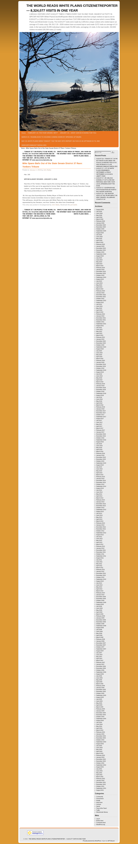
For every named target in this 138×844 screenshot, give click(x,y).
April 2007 (99, 658)
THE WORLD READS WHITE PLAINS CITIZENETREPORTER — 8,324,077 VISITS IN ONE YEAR (57, 839)
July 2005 (99, 699)
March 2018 (99, 405)
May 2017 (99, 424)
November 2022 (101, 296)
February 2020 (100, 360)
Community (99, 796)
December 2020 (101, 341)
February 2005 (100, 709)
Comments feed (101, 822)
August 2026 (100, 209)
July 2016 (99, 444)
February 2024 (100, 267)
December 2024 (101, 248)
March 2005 (99, 707)
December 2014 (101, 480)
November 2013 (101, 505)
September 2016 (101, 440)
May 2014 (99, 494)
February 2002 (100, 778)
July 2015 (99, 467)
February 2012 (100, 546)
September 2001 (101, 788)
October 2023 (100, 275)
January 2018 (100, 409)
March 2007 (99, 660)
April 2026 (99, 217)
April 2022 (99, 310)
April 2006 (99, 682)
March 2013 (99, 521)
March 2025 (99, 242)
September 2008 (101, 625)
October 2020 (100, 345)
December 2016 (101, 434)
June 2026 (99, 213)
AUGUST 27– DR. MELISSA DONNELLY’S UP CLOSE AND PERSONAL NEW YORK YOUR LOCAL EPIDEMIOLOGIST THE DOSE (105, 182)
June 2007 (99, 655)
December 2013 (101, 504)
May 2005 (99, 703)
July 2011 (99, 560)
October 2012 (100, 531)
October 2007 (100, 647)
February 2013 (100, 523)
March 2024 (99, 265)
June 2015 (99, 469)
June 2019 (99, 376)
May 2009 (99, 610)
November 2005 (101, 691)
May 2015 (99, 471)
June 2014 (99, 492)
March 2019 (99, 382)
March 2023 (99, 289)
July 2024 (99, 258)
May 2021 (99, 331)
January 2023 (100, 293)
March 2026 (99, 219)
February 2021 (100, 337)
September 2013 (101, 509)
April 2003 (99, 751)
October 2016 (100, 438)
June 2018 (99, 399)
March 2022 (99, 312)
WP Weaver (111, 841)
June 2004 (99, 724)
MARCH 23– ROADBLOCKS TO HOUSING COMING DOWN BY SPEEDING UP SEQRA (51, 137)
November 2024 (101, 250)
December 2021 (101, 318)
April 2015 (99, 473)
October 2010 (100, 577)
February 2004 (100, 732)
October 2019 (100, 368)
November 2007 (101, 645)
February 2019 (100, 384)
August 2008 (100, 627)
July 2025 (99, 234)
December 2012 (101, 527)
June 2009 (99, 608)
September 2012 (101, 533)
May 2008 (99, 633)
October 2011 (100, 554)
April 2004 (99, 728)
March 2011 (99, 567)
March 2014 (99, 498)
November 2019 (101, 366)
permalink (73, 205)
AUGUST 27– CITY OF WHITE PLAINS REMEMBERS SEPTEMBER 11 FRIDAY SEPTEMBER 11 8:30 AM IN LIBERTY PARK (105, 172)
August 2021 (100, 325)
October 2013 (100, 507)
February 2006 (100, 685)
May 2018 (99, 401)
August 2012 (100, 534)
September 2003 (101, 742)
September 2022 (101, 300)
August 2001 (100, 790)
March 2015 (99, 474)
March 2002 (99, 776)
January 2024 (100, 269)
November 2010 (101, 575)
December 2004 (101, 713)
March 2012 (99, 544)
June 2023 (99, 283)
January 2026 (100, 223)
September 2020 (101, 347)
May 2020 (99, 354)
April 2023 (99, 287)
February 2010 (100, 593)
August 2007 (100, 651)
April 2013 (99, 519)
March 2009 (99, 614)
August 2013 (100, 511)
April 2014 (99, 496)
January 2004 (100, 734)
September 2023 (101, 277)
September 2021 (101, 324)
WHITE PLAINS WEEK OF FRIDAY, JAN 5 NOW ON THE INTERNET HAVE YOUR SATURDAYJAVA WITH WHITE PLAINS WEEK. (74, 154)
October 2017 (100, 414)
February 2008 (100, 639)
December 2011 (101, 550)
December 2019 (101, 364)
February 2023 (100, 291)
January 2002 (100, 780)
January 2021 (100, 339)
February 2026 (100, 221)
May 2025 (99, 238)
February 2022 (100, 314)
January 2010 (100, 594)
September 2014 (101, 486)
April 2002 (99, 775)
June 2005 (99, 701)
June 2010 (99, 585)
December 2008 (101, 620)
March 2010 (99, 591)
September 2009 (101, 602)
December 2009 (101, 596)
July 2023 (99, 281)
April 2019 (99, 380)
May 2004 (99, 726)
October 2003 (100, 740)
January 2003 (100, 757)
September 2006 (101, 672)
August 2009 (100, 604)
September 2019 (101, 370)
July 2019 (99, 374)
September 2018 (101, 393)
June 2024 (99, 260)
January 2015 (100, 478)
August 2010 (100, 581)
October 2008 (100, 624)
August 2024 (100, 256)
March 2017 (99, 428)
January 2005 (100, 711)
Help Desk (99, 802)
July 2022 (99, 304)
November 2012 (101, 529)
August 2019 (100, 372)
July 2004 (99, 722)
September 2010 (101, 579)
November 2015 (101, 459)
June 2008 (99, 631)
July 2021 (99, 327)
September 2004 (101, 718)
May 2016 (99, 447)
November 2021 (101, 320)
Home (24, 133)
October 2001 (100, 786)
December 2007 (101, 643)
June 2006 (99, 678)
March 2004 (99, 730)
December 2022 (101, 294)
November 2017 (101, 413)
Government (100, 798)
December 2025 (101, 225)
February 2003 (100, 755)
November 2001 (101, 784)
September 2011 (101, 556)
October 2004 (100, 716)
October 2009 (100, 600)
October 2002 (100, 763)
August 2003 (100, 744)
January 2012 (100, 548)
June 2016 (99, 445)
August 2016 (100, 442)
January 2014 (100, 502)
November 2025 (101, 227)
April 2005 (99, 705)
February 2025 (100, 244)
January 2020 (100, 362)
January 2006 (100, 687)
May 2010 (99, 587)
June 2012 (99, 538)
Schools (98, 804)
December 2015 (101, 457)
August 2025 (100, 233)
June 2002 (99, 771)
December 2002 (101, 759)
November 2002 (101, 761)
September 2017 (101, 416)
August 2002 (100, 767)
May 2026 (99, 215)
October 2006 (100, 670)
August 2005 (100, 697)
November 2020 (101, 343)
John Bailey (47, 170)
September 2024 (101, 254)
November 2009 (101, 598)
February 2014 (100, 500)
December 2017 (101, 411)
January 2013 (100, 525)
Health (98, 800)
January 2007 (100, 664)
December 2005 (101, 689)
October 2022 (100, 298)
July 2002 (99, 769)
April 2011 (99, 565)
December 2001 (101, 782)
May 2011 (99, 564)
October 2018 (100, 391)
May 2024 (99, 262)
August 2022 (100, 302)
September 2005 (101, 695)
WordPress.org (100, 824)
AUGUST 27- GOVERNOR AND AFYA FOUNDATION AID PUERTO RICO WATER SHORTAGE (106, 189)
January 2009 (100, 618)
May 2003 (99, 749)
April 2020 (99, 356)
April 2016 (99, 449)
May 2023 (99, 285)
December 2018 (101, 387)
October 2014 (100, 484)
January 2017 (100, 432)
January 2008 (100, 641)
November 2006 (101, 668)
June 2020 (99, 353)
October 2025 (100, 229)
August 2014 (100, 488)
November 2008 (101, 622)
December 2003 (101, 736)
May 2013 (99, 517)
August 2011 (100, 558)
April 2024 (99, 264)
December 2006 (101, 666)
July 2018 (99, 397)
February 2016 (100, 453)
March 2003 (99, 753)
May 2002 (99, 773)
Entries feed (99, 820)
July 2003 (99, 745)
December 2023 (101, 271)
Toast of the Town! (101, 808)
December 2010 (101, 573)
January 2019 (100, 385)
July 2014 (99, 490)
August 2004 (100, 720)
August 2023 (100, 279)
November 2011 (101, 552)
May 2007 (99, 656)
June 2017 (99, 422)
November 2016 (101, 436)
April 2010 (99, 589)
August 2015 (100, 465)
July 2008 (99, 629)
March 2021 (99, 335)
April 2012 (99, 542)
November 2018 (101, 389)
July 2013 (99, 513)
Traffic (98, 810)
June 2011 (99, 562)
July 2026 (99, 211)
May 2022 (99, 308)
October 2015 (100, 461)
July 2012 (99, 536)
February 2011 (100, 569)
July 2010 (99, 583)
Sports (98, 806)
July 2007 (99, 653)
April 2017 (99, 426)
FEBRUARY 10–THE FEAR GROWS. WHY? (43, 133)
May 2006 (99, 680)
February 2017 (100, 430)
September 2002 (101, 765)
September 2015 (101, 463)
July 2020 (99, 351)
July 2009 (99, 606)
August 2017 (100, 418)
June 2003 (99, 747)
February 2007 (100, 662)
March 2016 (99, 451)
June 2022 (99, 306)
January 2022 (100, 316)
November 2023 (101, 273)
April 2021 (99, 333)
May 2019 (99, 378)
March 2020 (99, 358)
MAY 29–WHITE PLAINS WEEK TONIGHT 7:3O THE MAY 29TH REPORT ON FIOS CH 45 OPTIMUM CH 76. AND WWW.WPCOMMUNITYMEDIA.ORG (61, 143)
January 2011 (100, 571)
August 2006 (100, 674)
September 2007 (101, 649)
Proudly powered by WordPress (92, 841)
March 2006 (99, 684)
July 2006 (99, 676)
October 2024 (100, 252)
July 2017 (99, 420)
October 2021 (100, 322)
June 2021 (99, 329)
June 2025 (99, 236)
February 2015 (100, 476)
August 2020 (100, 349)
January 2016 (100, 455)
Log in (98, 818)
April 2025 (99, 240)
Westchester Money (102, 812)
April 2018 (99, 403)
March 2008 (99, 637)
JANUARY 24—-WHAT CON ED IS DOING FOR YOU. (78, 133)
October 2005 (100, 693)
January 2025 (100, 246)
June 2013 (99, 515)
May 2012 (99, 540)
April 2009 (99, 612)
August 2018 (100, 395)
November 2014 (101, 482)
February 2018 (100, 407)
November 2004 (101, 715)
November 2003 (101, 738)
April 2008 (99, 635)
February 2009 (100, 616)
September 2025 (101, 231)
